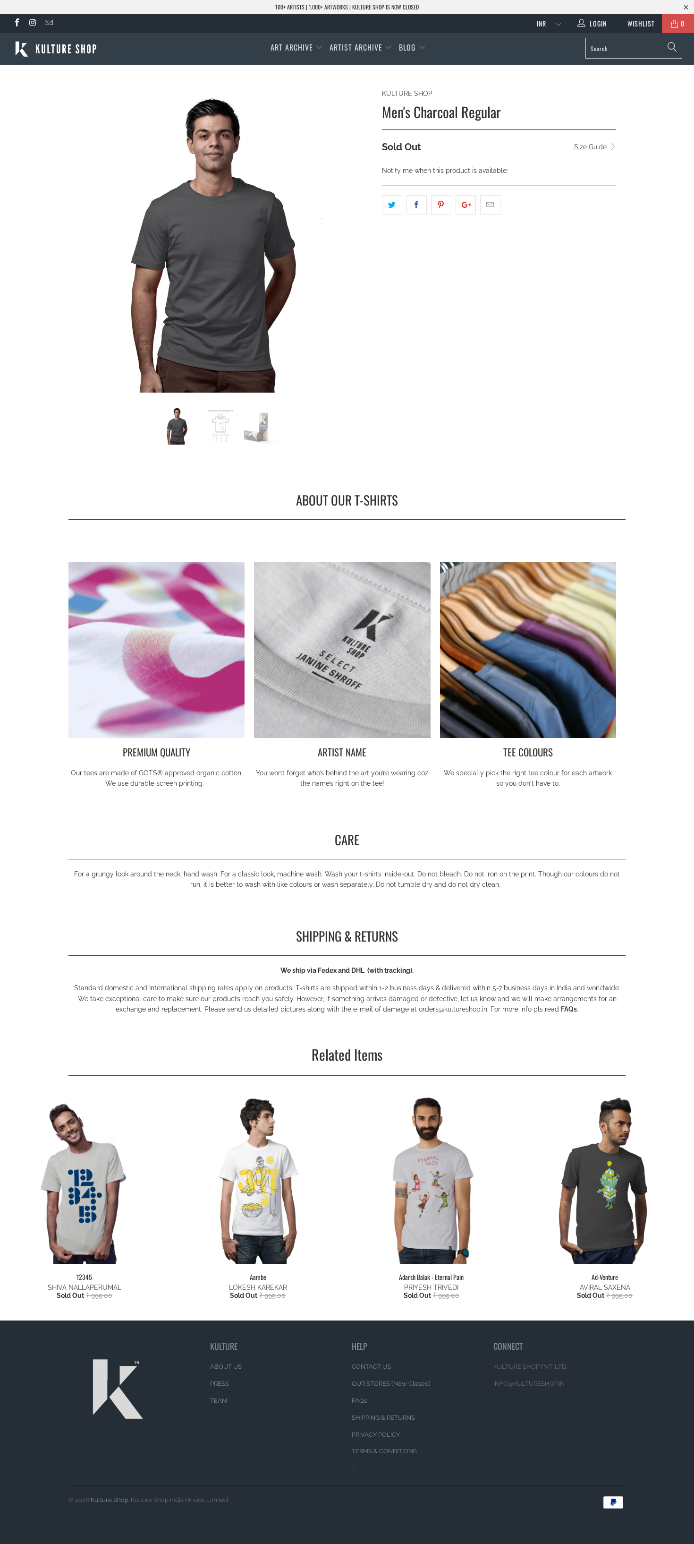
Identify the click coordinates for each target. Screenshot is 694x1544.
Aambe (258, 1179)
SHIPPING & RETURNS (383, 1417)
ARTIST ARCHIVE (356, 47)
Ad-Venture (605, 1179)
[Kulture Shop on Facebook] (16, 23)
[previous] (85, 247)
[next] (356, 247)
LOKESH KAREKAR (258, 1287)
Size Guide (591, 147)
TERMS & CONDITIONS (384, 1451)
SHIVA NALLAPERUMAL (84, 1287)
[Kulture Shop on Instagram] (32, 23)
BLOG (408, 47)
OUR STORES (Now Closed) (391, 1383)
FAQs (569, 1009)
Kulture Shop (109, 1499)
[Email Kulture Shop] (48, 23)
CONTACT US (371, 1366)
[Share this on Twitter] (392, 205)
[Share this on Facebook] (416, 205)
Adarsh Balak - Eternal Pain (431, 1179)
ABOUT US (226, 1366)
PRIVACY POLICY (376, 1434)
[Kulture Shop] (60, 49)
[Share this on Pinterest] (441, 205)
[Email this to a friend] (490, 205)
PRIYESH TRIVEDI (431, 1287)
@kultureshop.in (463, 1009)
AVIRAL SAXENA (605, 1287)
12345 (84, 1179)
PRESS (219, 1383)
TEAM (218, 1400)
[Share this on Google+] (466, 205)
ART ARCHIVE (292, 47)
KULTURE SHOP (407, 93)
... (353, 1468)
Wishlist (637, 23)
